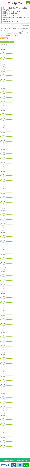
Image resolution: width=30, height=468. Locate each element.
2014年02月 (4, 406)
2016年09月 (4, 330)
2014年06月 (4, 396)
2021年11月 (3, 181)
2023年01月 (4, 150)
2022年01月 (4, 176)
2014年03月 (4, 403)
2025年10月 (4, 69)
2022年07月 (4, 164)
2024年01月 (4, 120)
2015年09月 (4, 359)
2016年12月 (4, 323)
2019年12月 (4, 235)
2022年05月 (4, 169)
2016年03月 (4, 345)
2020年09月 (4, 215)
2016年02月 (4, 347)
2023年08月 (4, 132)
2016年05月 (4, 340)
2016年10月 (4, 328)
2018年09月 (4, 272)
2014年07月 (4, 394)
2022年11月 (3, 154)
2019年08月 (4, 245)
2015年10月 (4, 357)
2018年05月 (4, 281)
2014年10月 (4, 386)
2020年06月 (4, 223)
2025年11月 (3, 67)
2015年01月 (4, 379)
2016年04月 (4, 342)
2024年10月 (4, 98)
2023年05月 (4, 140)
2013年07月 (4, 423)
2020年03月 (4, 228)
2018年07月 (4, 276)
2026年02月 (4, 59)
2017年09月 (4, 301)
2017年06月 (4, 308)
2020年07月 (4, 220)
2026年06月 (4, 50)
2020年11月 (3, 211)
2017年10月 (4, 298)
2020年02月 (4, 230)
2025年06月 (4, 79)
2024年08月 (4, 103)
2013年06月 (4, 425)
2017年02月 (4, 318)
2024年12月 (4, 93)
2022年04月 (4, 172)
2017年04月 (4, 313)
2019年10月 (4, 240)
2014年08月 (4, 391)
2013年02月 (4, 435)
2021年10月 (4, 184)
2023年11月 (3, 125)
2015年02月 (4, 376)
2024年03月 (4, 115)
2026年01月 (4, 62)
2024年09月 (4, 101)
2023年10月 (4, 128)
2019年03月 (4, 257)
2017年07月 (4, 306)
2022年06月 (4, 167)
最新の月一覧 (4, 45)
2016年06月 (4, 337)
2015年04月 (4, 372)
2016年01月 (4, 350)
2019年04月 (4, 254)
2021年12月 (4, 179)
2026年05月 (4, 52)
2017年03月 (4, 315)
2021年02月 (4, 203)
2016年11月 (3, 325)
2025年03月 (4, 86)
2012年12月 (4, 440)
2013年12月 (4, 411)
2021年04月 (4, 198)
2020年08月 (4, 218)
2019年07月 (4, 247)
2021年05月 (4, 196)
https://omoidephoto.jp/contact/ (14, 33)
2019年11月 (3, 237)
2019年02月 (4, 259)
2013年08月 (4, 420)
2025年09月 (4, 71)
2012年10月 (4, 445)
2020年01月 (4, 233)
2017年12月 (4, 294)
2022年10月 (4, 157)
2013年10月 (4, 416)
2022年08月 (4, 162)
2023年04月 (4, 142)
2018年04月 (4, 284)
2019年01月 (4, 262)
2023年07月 (4, 135)
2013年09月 (4, 418)
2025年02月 (4, 89)
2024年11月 (3, 96)
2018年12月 (4, 264)
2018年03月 (4, 286)
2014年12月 (4, 381)
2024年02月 (4, 118)
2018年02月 (4, 289)
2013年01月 (4, 437)
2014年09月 (4, 389)
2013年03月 (4, 433)
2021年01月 (4, 206)
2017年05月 (4, 311)
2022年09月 (4, 159)
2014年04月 (4, 401)
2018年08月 (4, 274)
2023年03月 (4, 145)
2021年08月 (4, 189)
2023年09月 (4, 130)
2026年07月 (4, 47)
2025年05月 (4, 81)
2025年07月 (4, 76)
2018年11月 (3, 267)
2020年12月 (4, 208)
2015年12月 (4, 352)
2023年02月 (4, 147)
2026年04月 (4, 54)
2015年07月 (4, 364)
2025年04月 (4, 84)
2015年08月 (4, 362)
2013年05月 (4, 428)
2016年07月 (4, 335)
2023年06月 (4, 137)
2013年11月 (3, 413)
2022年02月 (4, 174)
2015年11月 (3, 355)
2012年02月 (4, 450)
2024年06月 (4, 108)
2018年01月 (4, 291)
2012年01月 (4, 452)
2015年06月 (4, 367)
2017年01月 (4, 320)
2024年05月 (4, 111)
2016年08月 (4, 333)
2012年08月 (4, 447)
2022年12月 (4, 152)
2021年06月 (4, 193)
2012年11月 (3, 442)
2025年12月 (4, 64)
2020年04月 (4, 225)
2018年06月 (4, 279)
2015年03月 (4, 374)
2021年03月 (4, 201)
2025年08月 (4, 74)
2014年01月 (4, 408)
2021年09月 (4, 186)
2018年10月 (4, 269)
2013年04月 (4, 430)
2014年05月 (4, 398)
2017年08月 (4, 303)
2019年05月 (4, 252)
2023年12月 (4, 123)
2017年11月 (3, 296)
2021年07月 (4, 191)
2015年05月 (4, 369)
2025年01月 (4, 91)
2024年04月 (4, 113)
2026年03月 (4, 57)
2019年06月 (4, 250)
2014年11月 (3, 384)
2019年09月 (4, 242)
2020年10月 (4, 213)
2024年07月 (4, 106)
